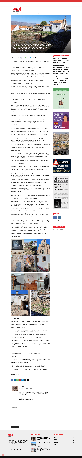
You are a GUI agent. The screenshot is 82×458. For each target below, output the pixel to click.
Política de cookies (60, 456)
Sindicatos (55, 80)
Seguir (59, 216)
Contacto (73, 456)
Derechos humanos (58, 65)
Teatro (66, 80)
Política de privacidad (67, 456)
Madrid (9, 4)
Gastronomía (58, 71)
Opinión (23, 4)
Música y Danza (59, 76)
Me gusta (55, 216)
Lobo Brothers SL (28, 456)
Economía (60, 67)
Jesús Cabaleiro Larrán (17, 50)
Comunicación (55, 60)
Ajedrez (54, 58)
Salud (66, 78)
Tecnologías (55, 82)
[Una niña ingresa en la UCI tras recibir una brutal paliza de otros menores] (33, 439)
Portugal (17, 374)
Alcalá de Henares (59, 58)
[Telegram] (31, 58)
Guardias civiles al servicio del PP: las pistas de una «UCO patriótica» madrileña (44, 444)
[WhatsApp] (25, 58)
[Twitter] (69, 4)
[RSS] (67, 4)
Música (54, 76)
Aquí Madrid (55, 213)
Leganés (63, 73)
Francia (54, 71)
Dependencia (67, 60)
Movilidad (67, 75)
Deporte (54, 62)
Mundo (18, 4)
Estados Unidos (61, 69)
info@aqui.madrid (16, 446)
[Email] (36, 58)
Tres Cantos (60, 82)
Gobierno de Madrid (55, 73)
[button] (73, 4)
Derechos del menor (56, 63)
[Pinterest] (28, 58)
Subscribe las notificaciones (58, 229)
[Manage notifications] (3, 455)
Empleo (67, 67)
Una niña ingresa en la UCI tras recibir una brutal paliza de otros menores (43, 438)
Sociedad (61, 80)
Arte (63, 58)
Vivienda (59, 84)
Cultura (63, 60)
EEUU (64, 67)
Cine (65, 58)
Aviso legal (54, 456)
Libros (67, 73)
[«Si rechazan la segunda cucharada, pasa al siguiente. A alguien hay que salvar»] (33, 450)
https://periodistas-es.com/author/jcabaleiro (25, 388)
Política (59, 78)
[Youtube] (71, 4)
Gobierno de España (64, 71)
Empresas (56, 69)
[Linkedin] (23, 58)
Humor (60, 73)
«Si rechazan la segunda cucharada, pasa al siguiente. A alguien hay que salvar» (43, 449)
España (14, 4)
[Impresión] (33, 58)
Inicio (12, 13)
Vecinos (54, 84)
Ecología (55, 67)
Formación (66, 69)
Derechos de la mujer (61, 62)
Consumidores (59, 60)
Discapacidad (66, 65)
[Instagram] (65, 4)
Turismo (21, 374)
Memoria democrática (60, 75)
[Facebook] (63, 4)
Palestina (55, 78)
